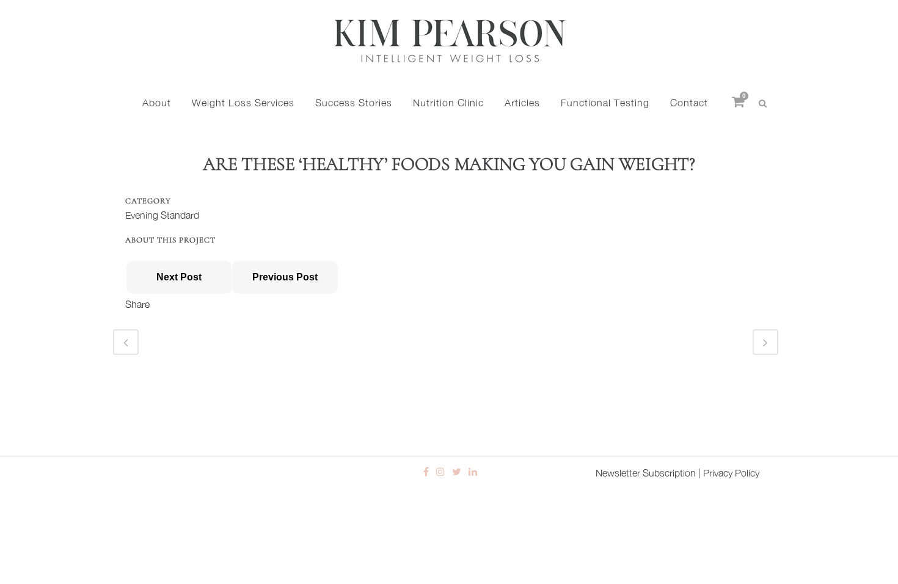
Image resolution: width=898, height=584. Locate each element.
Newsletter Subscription (646, 472)
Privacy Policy (731, 472)
